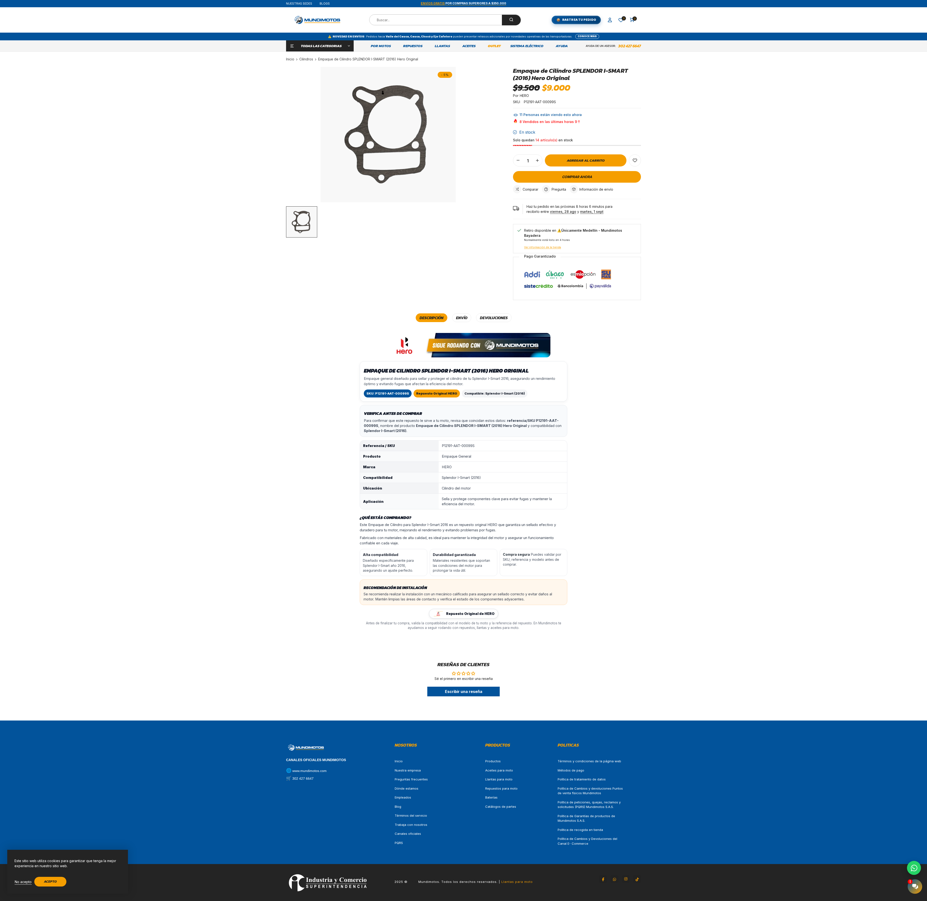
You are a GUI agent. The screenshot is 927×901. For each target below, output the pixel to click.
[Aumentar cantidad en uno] (537, 160)
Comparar (530, 189)
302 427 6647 (629, 46)
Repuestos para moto (501, 788)
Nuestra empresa (408, 770)
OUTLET (494, 46)
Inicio (399, 761)
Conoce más (587, 36)
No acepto (23, 882)
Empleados (403, 797)
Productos (493, 761)
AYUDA (562, 46)
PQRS (399, 843)
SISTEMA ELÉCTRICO (526, 46)
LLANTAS (442, 46)
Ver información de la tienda (542, 247)
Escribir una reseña (463, 691)
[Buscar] (511, 20)
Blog (398, 806)
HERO (524, 96)
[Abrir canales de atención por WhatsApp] (914, 868)
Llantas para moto (499, 779)
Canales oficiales (408, 834)
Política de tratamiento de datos (582, 779)
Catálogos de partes (500, 806)
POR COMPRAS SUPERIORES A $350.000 (463, 3)
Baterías (491, 797)
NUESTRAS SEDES (299, 3)
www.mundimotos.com (309, 771)
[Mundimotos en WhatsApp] (614, 879)
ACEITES (469, 46)
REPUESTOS (412, 46)
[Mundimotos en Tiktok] (637, 879)
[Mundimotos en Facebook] (603, 879)
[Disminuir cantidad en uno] (518, 160)
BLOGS (325, 3)
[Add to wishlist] (635, 160)
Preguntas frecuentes (411, 779)
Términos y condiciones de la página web (589, 761)
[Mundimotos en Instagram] (626, 879)
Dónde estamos (406, 788)
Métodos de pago (571, 770)
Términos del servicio (411, 815)
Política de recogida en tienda (580, 830)
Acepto (50, 881)
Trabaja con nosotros (411, 825)
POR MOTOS (381, 46)
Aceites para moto (499, 770)
